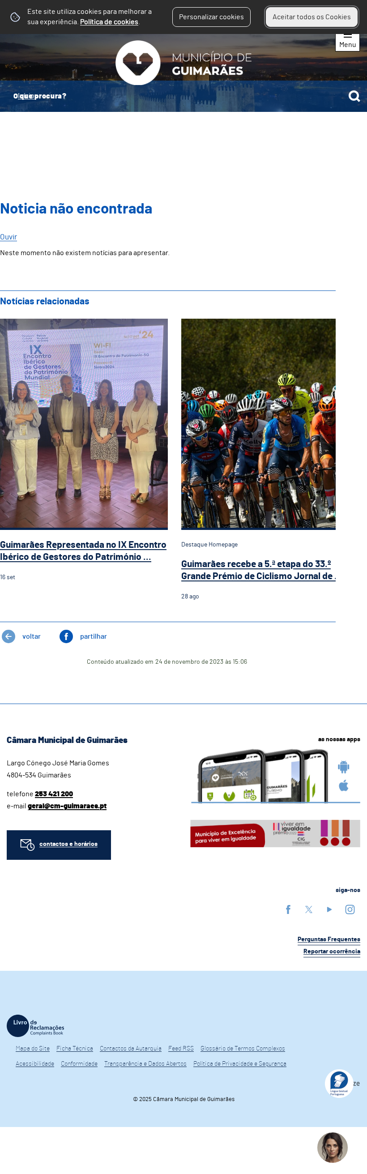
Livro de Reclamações (35, 1026)
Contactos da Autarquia (131, 1049)
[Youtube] (329, 909)
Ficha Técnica (74, 1049)
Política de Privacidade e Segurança (239, 1064)
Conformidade (79, 1064)
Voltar (31, 636)
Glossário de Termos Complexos (243, 1049)
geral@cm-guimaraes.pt (67, 806)
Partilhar (93, 636)
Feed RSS (181, 1049)
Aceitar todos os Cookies (312, 17)
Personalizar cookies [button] (211, 17)
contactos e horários (68, 844)
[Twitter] (309, 909)
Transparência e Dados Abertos (145, 1064)
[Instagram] (350, 909)
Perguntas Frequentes (329, 939)
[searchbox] (183, 96)
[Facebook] (288, 909)
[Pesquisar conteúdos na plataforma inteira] (354, 96)
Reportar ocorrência (331, 951)
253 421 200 (54, 794)
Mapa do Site (33, 1049)
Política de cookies (109, 22)
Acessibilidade (35, 1064)
